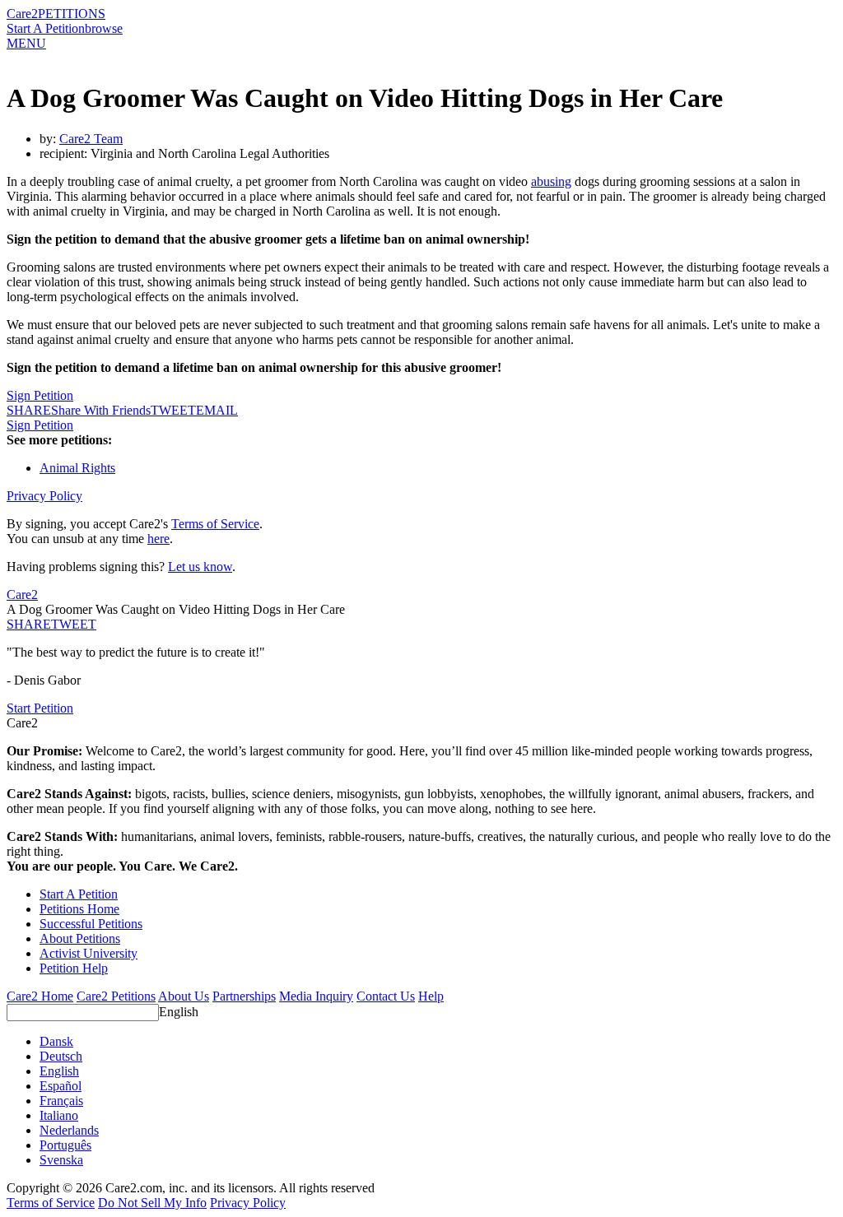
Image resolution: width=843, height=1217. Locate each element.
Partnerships (244, 996)
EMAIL (217, 410)
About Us (183, 996)
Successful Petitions (91, 924)
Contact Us (385, 996)
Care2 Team (91, 139)
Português (65, 1145)
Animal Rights (77, 468)
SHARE (29, 624)
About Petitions (80, 938)
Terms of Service (215, 524)
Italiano (59, 1115)
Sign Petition (40, 395)
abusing (551, 181)
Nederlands (69, 1130)
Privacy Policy (44, 496)
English (178, 1012)
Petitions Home (79, 909)
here (158, 539)
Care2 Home (40, 996)
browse (104, 28)
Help (431, 996)
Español (61, 1086)
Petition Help (74, 968)
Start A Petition (46, 28)
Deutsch (61, 1056)
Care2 (22, 14)
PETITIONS (71, 14)
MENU (26, 43)
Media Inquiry (316, 996)
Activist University (88, 953)
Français (61, 1101)
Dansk (56, 1041)
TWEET (173, 410)
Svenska (61, 1160)
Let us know (200, 567)
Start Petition (40, 708)
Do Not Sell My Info (152, 1203)
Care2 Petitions (116, 996)
